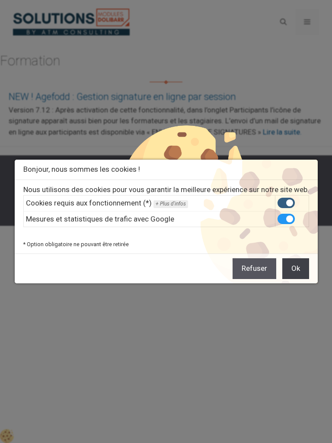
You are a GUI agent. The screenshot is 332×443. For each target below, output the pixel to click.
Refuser (254, 268)
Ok (295, 268)
